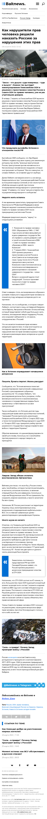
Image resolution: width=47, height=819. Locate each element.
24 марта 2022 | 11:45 (10, 735)
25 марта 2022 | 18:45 (10, 746)
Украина (39, 707)
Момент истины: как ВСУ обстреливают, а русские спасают (23, 752)
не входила (12, 657)
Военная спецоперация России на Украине (19, 707)
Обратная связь (7, 785)
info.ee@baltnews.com (24, 812)
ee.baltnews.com (19, 799)
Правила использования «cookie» (13, 778)
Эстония (5, 709)
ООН (14, 705)
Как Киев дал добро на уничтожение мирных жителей (22, 730)
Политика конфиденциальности (12, 775)
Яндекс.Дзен (8, 699)
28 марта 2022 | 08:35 (10, 757)
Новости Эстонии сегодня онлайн (22, 709)
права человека (23, 705)
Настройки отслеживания (10, 782)
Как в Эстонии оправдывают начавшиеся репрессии (22, 372)
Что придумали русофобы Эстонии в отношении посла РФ (20, 149)
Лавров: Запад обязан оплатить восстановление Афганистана (17, 476)
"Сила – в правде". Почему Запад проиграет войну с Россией (18, 648)
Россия (9, 705)
